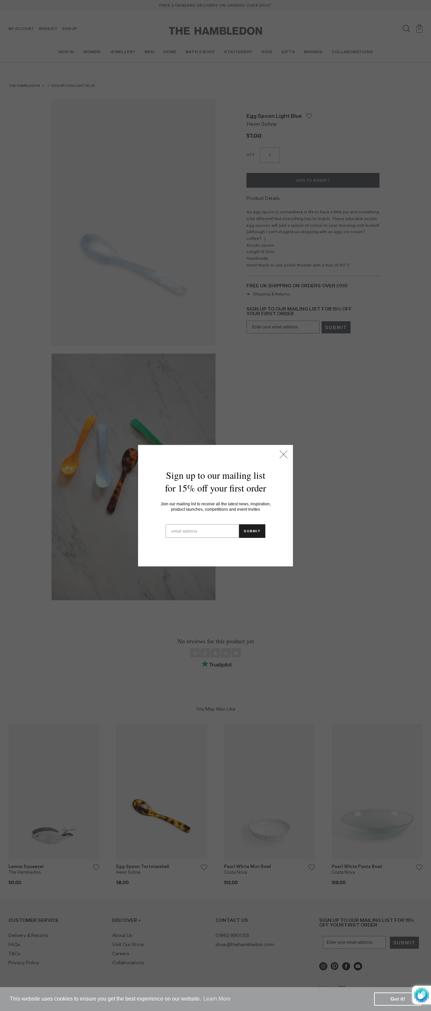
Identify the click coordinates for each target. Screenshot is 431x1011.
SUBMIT (252, 531)
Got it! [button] (398, 999)
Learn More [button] (217, 999)
